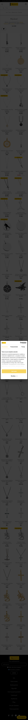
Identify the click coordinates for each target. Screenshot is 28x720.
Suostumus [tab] (5, 346)
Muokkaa (13, 376)
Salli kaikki (14, 371)
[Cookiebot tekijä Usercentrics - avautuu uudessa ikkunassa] (20, 343)
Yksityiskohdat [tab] (14, 346)
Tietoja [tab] (23, 346)
